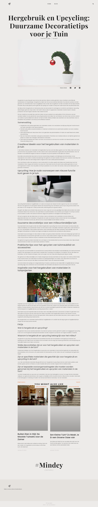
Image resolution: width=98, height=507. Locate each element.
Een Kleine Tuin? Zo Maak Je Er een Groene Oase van (64, 436)
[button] (93, 4)
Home (49, 4)
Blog (56, 4)
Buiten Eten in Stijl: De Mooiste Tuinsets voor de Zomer (30, 437)
